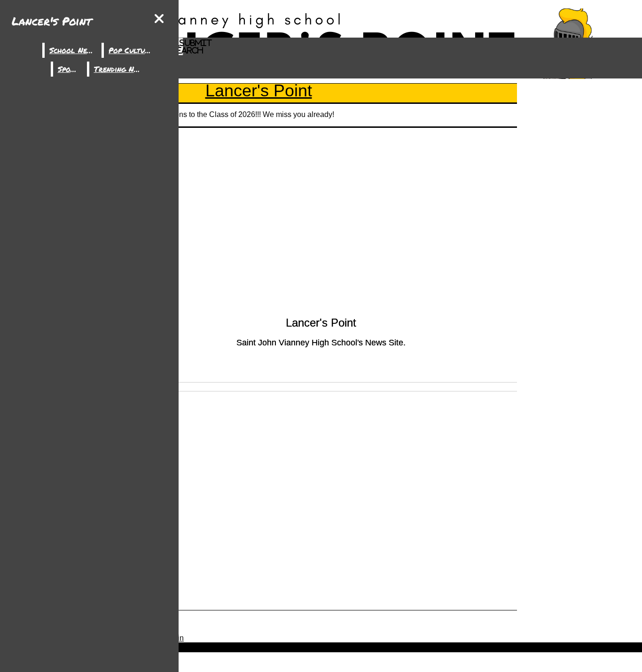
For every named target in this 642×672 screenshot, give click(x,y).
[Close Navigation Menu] (159, 19)
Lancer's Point (52, 21)
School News (72, 50)
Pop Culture (131, 50)
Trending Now (119, 68)
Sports (70, 68)
